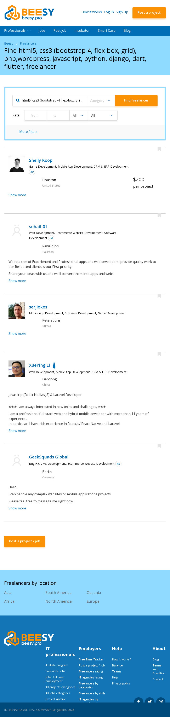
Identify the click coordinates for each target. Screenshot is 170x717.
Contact (158, 679)
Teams (116, 671)
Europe (93, 601)
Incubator (82, 30)
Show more (17, 195)
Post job (59, 30)
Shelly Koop (40, 160)
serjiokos (38, 307)
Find (136, 100)
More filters (28, 131)
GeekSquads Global (48, 457)
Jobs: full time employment (55, 679)
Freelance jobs (55, 671)
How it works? (121, 659)
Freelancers (28, 43)
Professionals (15, 30)
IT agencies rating (91, 677)
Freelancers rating (91, 671)
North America (58, 601)
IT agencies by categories (88, 701)
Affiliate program (57, 665)
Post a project (149, 12)
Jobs (42, 30)
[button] (101, 100)
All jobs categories (58, 693)
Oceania (94, 592)
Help (115, 677)
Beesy (8, 43)
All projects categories (60, 687)
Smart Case (106, 30)
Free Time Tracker (91, 659)
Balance (117, 665)
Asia (7, 592)
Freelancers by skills (92, 693)
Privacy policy (121, 683)
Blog (127, 30)
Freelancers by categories (88, 685)
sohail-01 (38, 226)
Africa (9, 601)
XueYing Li (39, 365)
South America (58, 592)
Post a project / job (92, 665)
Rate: (16, 115)
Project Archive (56, 699)
